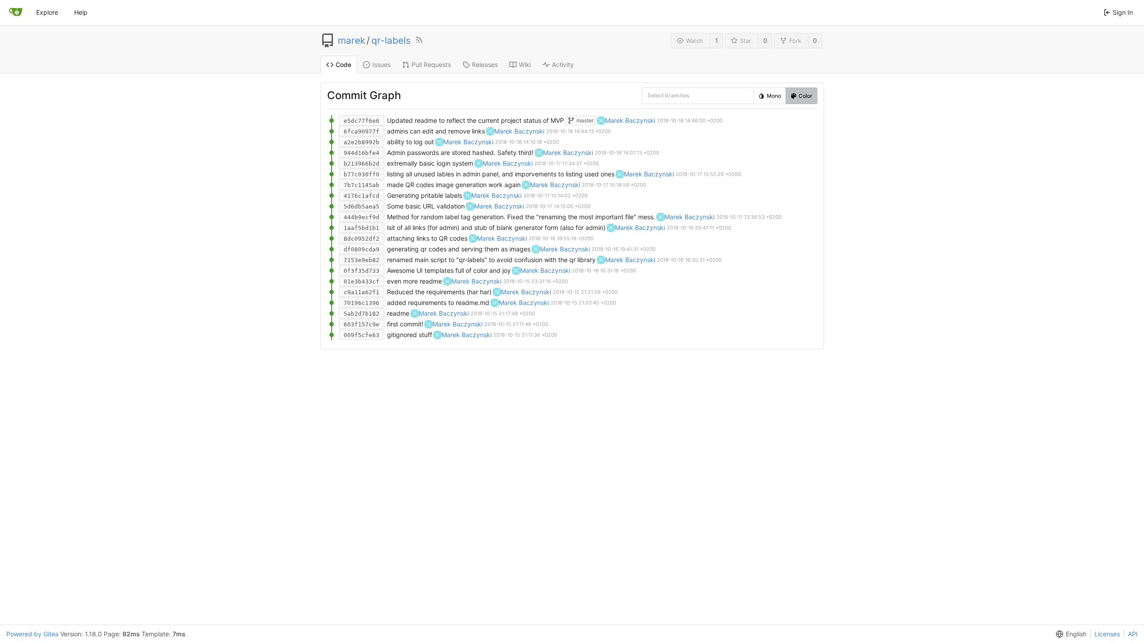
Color (805, 95)
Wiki (525, 64)
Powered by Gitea (32, 634)
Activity (563, 64)
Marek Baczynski (630, 120)
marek (351, 40)
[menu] (654, 95)
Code (343, 64)
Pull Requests (431, 64)
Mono (774, 95)
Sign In (1123, 12)
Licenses (1107, 634)
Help (81, 12)
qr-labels (391, 40)
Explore (47, 12)
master (584, 120)
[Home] (15, 12)
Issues (381, 64)
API (1133, 634)
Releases (485, 64)
